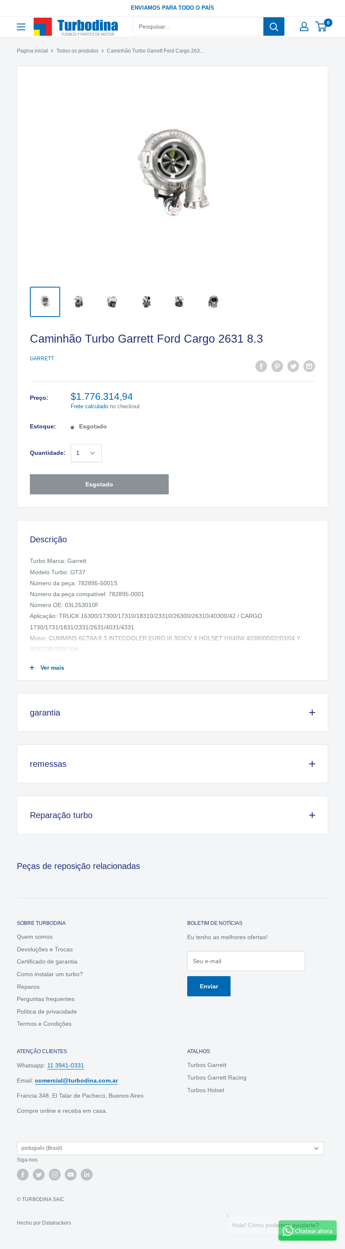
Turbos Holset (205, 1090)
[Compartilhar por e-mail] (309, 366)
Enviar (209, 986)
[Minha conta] (304, 26)
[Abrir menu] (21, 27)
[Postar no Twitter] (293, 366)
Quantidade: (48, 452)
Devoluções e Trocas (45, 949)
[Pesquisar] (273, 26)
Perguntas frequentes (45, 999)
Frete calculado (89, 406)
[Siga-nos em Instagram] (55, 1174)
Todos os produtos (77, 51)
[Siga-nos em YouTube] (71, 1174)
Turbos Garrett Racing (217, 1077)
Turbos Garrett (206, 1065)
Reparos (28, 986)
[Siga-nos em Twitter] (39, 1174)
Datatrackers (56, 1223)
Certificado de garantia (47, 961)
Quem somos (35, 936)
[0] (321, 26)
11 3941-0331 (65, 1065)
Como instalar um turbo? (50, 974)
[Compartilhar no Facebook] (261, 366)
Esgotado (99, 484)
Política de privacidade (47, 1011)
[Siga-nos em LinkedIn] (87, 1174)
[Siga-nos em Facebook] (23, 1174)
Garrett (42, 359)
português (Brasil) (41, 1148)
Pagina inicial (32, 51)
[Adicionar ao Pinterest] (277, 366)
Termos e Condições (44, 1023)
